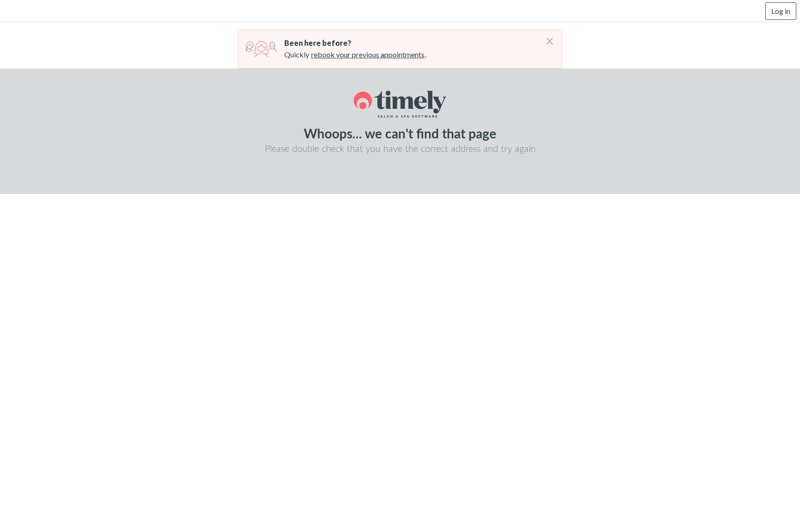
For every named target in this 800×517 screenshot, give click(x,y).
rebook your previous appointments (368, 54)
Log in (780, 10)
